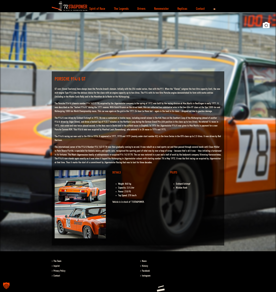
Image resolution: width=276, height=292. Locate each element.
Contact (56, 275)
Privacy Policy (59, 270)
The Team (57, 261)
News (144, 261)
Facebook (146, 270)
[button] (6, 285)
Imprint (56, 265)
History (145, 265)
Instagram (146, 275)
